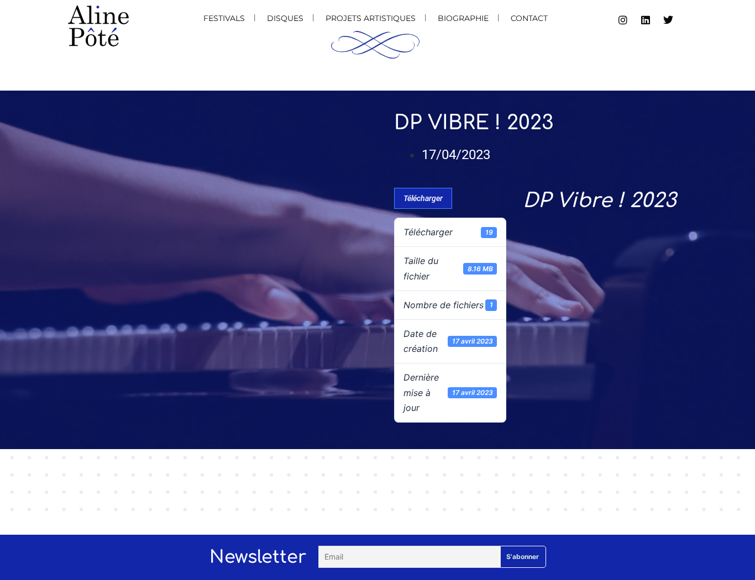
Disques (285, 18)
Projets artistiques (371, 18)
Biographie (463, 18)
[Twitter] (668, 20)
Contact (529, 18)
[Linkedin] (646, 20)
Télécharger (423, 198)
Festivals (224, 18)
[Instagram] (623, 20)
